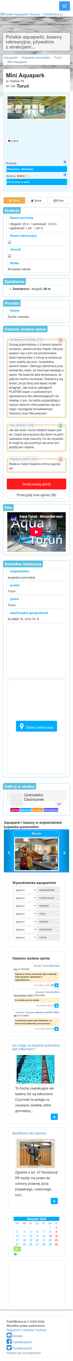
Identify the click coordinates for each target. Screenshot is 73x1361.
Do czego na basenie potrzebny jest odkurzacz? (36, 1047)
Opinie (37, 200)
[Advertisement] (36, 20)
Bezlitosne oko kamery (29, 1132)
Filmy (60, 200)
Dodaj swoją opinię (36, 483)
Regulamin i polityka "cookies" (27, 1330)
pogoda (14, 140)
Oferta (15, 200)
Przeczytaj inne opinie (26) (36, 494)
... (30, 979)
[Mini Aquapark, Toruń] (36, 107)
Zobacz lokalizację (39, 727)
